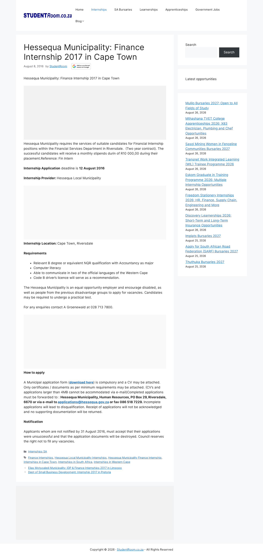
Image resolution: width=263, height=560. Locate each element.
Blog (78, 21)
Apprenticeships (176, 9)
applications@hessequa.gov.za (83, 402)
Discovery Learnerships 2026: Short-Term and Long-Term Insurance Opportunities (208, 220)
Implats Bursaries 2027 (203, 236)
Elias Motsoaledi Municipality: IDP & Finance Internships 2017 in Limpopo (75, 467)
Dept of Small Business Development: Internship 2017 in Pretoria (69, 472)
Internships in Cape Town (40, 461)
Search (190, 45)
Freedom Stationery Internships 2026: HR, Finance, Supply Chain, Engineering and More (211, 200)
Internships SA (37, 451)
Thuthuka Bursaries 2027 (204, 262)
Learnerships (149, 9)
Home (79, 9)
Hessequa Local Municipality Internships (81, 457)
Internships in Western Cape (112, 461)
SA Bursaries (123, 9)
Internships (99, 9)
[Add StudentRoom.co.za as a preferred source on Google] (81, 66)
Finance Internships (40, 457)
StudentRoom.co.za (130, 549)
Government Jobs (207, 9)
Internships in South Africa (75, 461)
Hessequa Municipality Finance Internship (135, 457)
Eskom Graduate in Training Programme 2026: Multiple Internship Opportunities (206, 180)
